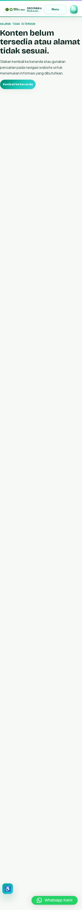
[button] (54, 900)
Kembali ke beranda (18, 84)
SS (74, 9)
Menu (55, 9)
